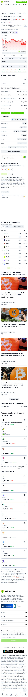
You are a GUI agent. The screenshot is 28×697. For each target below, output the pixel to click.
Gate (8, 183)
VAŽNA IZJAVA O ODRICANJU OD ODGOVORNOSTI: (14, 655)
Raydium (3, 187)
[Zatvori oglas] (24, 429)
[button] (24, 123)
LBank (7, 187)
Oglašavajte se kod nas (7, 158)
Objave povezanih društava (7, 224)
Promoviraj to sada (21, 467)
